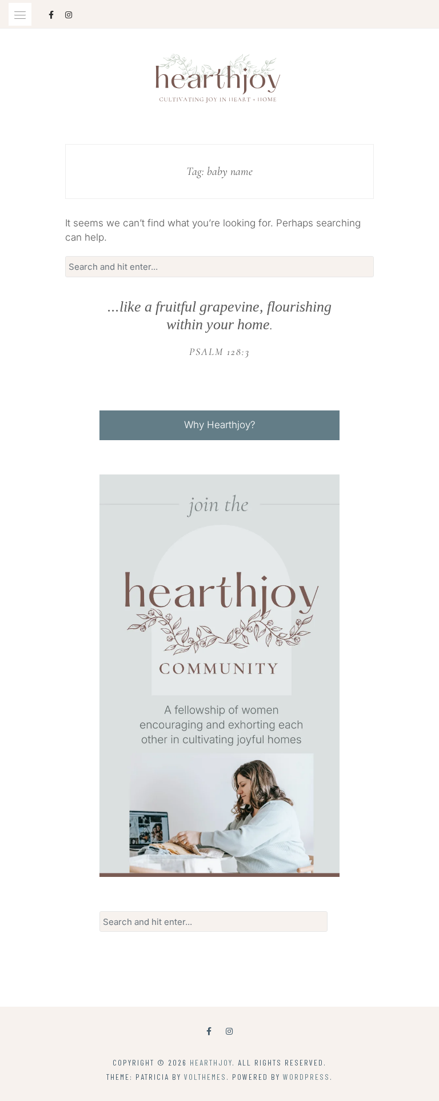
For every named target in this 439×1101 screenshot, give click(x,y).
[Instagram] (229, 1031)
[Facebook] (208, 1031)
